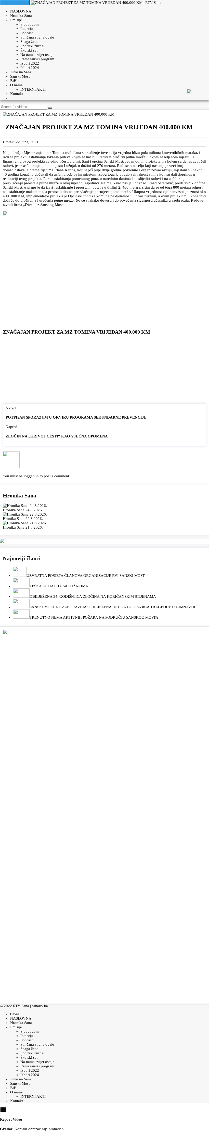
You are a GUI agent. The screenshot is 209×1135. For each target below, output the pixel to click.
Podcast (26, 33)
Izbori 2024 (29, 68)
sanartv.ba (40, 1006)
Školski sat (28, 50)
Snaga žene (29, 42)
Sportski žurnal (32, 46)
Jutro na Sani (20, 72)
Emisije (16, 20)
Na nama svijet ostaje (37, 55)
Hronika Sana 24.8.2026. (23, 510)
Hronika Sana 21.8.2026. (23, 527)
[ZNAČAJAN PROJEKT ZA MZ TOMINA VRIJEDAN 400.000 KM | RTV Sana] (96, 3)
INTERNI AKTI (33, 89)
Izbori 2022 (29, 63)
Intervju (26, 29)
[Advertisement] (104, 370)
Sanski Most (20, 76)
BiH (13, 81)
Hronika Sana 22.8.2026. (23, 519)
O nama (16, 85)
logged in (31, 476)
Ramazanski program (37, 59)
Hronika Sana (21, 16)
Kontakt (16, 94)
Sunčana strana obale (37, 37)
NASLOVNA (20, 11)
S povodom (29, 24)
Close (14, 1014)
